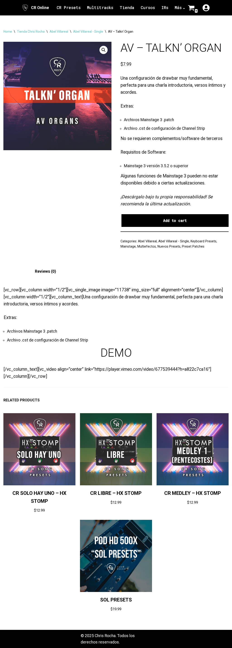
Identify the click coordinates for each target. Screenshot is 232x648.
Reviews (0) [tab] (45, 271)
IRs (164, 7)
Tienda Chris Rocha (31, 31)
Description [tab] (14, 271)
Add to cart (175, 220)
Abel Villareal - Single (88, 31)
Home (7, 31)
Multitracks (100, 7)
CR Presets (69, 7)
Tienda (127, 7)
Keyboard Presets (203, 241)
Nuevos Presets (168, 246)
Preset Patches (193, 246)
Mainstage (128, 246)
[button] (103, 50)
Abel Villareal (59, 31)
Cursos (148, 7)
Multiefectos (146, 246)
